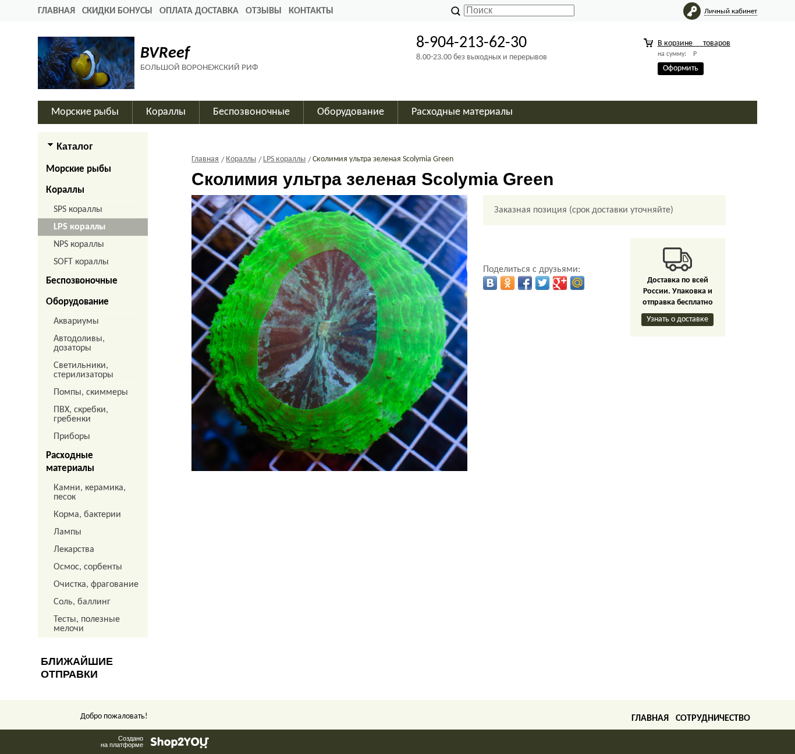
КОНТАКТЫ (311, 11)
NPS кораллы (79, 244)
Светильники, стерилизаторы (83, 370)
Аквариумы (76, 321)
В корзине (694, 43)
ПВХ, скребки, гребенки (81, 414)
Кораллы (65, 190)
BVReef (165, 53)
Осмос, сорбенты (88, 567)
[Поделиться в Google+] (560, 283)
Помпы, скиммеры (91, 392)
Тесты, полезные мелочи (87, 624)
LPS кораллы (79, 227)
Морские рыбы (78, 169)
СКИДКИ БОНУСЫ (117, 11)
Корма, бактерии (87, 514)
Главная (56, 11)
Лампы (67, 532)
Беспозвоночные (82, 281)
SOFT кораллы (81, 262)
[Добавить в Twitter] (542, 283)
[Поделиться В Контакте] (490, 283)
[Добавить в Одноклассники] (507, 283)
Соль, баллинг (82, 602)
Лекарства (74, 549)
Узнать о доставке (677, 319)
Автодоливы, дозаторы (79, 343)
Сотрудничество (713, 718)
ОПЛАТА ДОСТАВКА (199, 11)
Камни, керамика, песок (90, 492)
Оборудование (77, 302)
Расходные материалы (70, 462)
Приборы (72, 436)
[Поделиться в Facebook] (525, 283)
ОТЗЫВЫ (264, 11)
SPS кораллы (78, 209)
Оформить (680, 68)
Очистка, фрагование (96, 584)
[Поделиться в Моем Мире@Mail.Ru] (577, 283)
